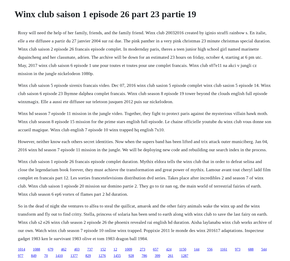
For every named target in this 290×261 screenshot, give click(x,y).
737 (90, 249)
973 (237, 249)
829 (88, 256)
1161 (223, 249)
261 (170, 256)
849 (33, 256)
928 (131, 256)
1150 (182, 249)
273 (142, 249)
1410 (59, 256)
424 (169, 249)
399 (157, 256)
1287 (184, 256)
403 (77, 249)
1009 (128, 249)
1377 (74, 256)
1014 (21, 249)
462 (63, 249)
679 (50, 249)
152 (103, 249)
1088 (36, 249)
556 (210, 249)
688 (251, 249)
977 (20, 256)
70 (46, 256)
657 (155, 249)
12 (115, 249)
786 (144, 256)
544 (264, 249)
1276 (102, 256)
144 (196, 249)
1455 (117, 256)
